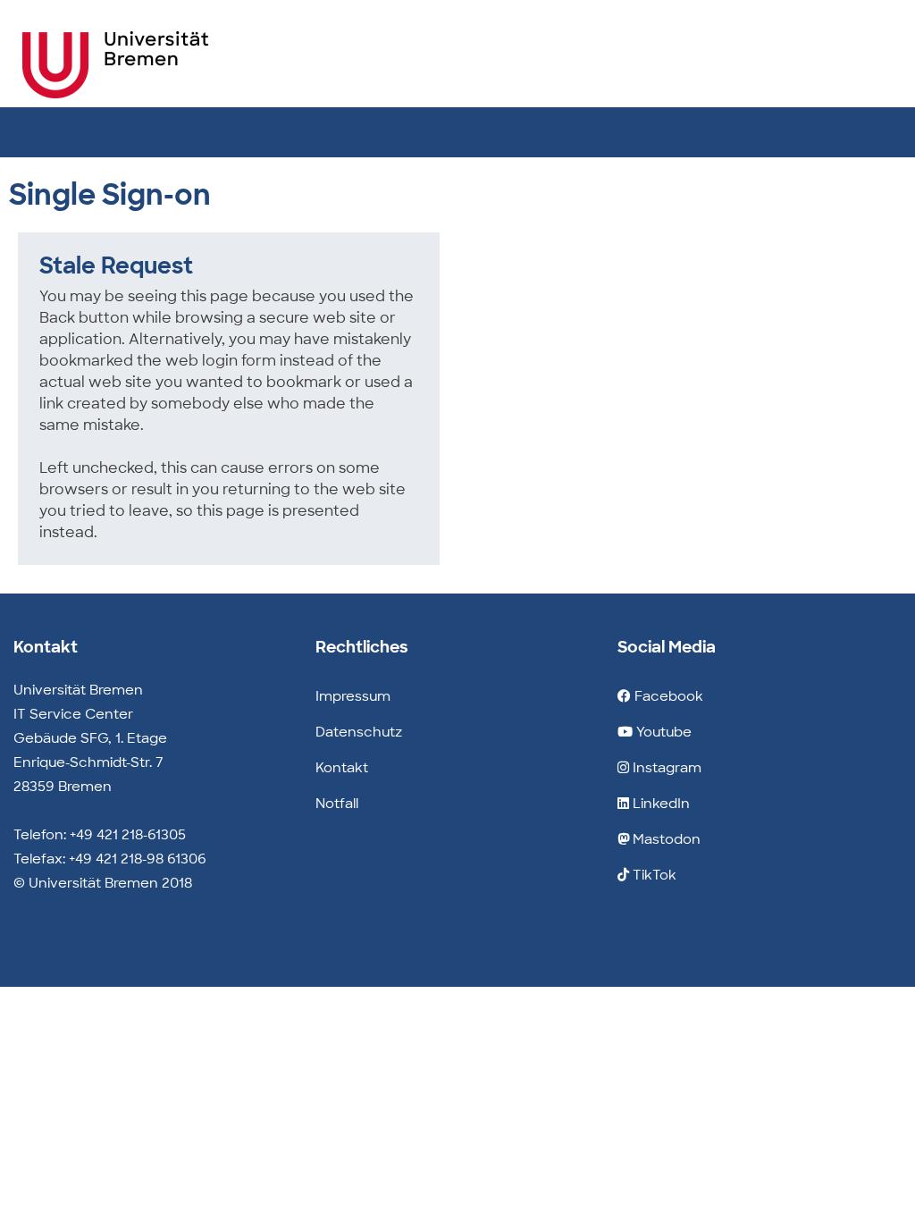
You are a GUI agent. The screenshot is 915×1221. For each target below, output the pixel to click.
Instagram (665, 768)
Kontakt (341, 768)
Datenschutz (358, 732)
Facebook (667, 696)
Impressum (352, 696)
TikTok (652, 875)
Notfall (336, 804)
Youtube (662, 732)
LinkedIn (659, 804)
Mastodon (665, 839)
